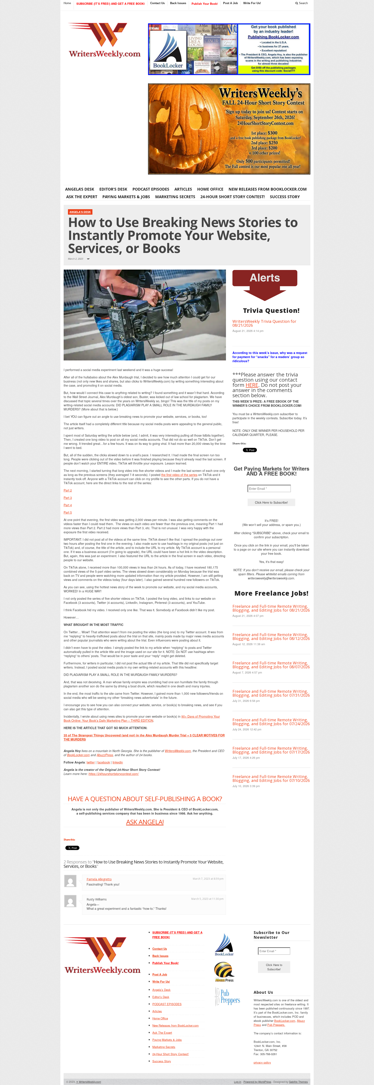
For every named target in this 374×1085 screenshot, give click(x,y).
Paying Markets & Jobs (126, 196)
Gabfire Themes (298, 1081)
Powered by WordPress (257, 1081)
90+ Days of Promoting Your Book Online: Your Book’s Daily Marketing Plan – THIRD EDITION (142, 718)
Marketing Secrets (175, 196)
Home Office (210, 189)
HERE (252, 384)
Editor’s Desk (113, 189)
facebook (103, 762)
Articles (183, 189)
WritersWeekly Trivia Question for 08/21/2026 (264, 323)
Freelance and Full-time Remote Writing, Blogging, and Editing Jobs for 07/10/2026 (271, 778)
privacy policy (262, 1062)
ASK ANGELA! (145, 821)
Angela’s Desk (79, 189)
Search (303, 3)
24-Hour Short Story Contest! (232, 196)
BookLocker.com (78, 755)
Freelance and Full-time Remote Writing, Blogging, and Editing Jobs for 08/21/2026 (271, 608)
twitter (91, 762)
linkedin (118, 762)
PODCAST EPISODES (150, 189)
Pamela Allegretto (99, 879)
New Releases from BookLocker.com (268, 189)
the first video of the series (179, 475)
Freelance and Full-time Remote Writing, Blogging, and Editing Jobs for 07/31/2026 (271, 693)
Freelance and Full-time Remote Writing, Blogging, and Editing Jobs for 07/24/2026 (271, 721)
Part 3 (68, 497)
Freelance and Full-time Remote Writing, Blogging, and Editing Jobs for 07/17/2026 (271, 750)
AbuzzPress (105, 755)
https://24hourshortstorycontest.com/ (114, 774)
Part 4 (68, 505)
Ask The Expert (81, 196)
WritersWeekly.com (178, 751)
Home (67, 3)
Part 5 (68, 512)
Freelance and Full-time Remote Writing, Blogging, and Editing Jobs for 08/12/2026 (271, 636)
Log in (237, 1081)
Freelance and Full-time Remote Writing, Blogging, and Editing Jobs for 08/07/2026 (271, 664)
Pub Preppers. (276, 1025)
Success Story (285, 196)
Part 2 (68, 490)
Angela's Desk (80, 212)
